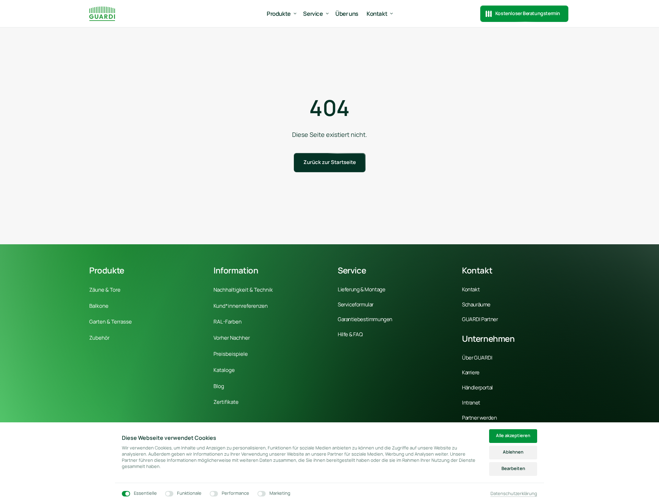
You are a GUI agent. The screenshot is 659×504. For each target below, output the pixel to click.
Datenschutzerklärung (513, 493)
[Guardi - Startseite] (102, 14)
